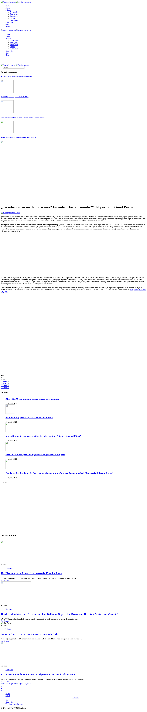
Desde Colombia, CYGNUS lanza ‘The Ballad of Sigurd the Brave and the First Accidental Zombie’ (59, 614)
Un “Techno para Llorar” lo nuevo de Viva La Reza (31, 573)
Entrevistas (14, 16)
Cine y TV (9, 22)
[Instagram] (1, 690)
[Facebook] (1, 686)
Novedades (14, 12)
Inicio (8, 6)
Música (8, 10)
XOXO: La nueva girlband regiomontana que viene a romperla (18, 137)
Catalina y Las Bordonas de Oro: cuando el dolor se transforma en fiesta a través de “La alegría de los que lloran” (59, 473)
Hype (8, 26)
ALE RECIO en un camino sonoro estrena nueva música (16, 76)
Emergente (14, 14)
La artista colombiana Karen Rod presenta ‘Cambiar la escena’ (38, 674)
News (8, 8)
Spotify (5, 292)
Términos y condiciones (14, 704)
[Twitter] (1, 688)
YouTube (142, 290)
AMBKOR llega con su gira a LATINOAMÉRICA (14, 96)
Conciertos (14, 20)
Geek (7, 24)
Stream (12, 18)
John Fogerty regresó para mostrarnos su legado (29, 633)
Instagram (134, 290)
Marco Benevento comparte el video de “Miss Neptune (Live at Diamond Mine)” (23, 117)
